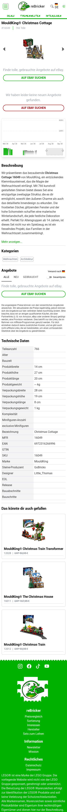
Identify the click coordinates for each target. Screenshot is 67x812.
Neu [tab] (16, 277)
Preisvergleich (33, 716)
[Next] (63, 49)
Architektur (27, 259)
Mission (34, 751)
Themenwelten (30, 16)
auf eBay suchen (33, 77)
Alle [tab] (6, 277)
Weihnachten (10, 259)
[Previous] (4, 49)
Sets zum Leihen (33, 733)
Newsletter (33, 747)
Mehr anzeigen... (11, 241)
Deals (10, 16)
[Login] (63, 6)
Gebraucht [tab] (31, 277)
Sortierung (33, 721)
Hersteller (33, 729)
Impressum (33, 769)
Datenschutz (33, 765)
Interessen (53, 16)
